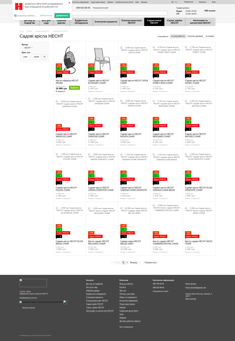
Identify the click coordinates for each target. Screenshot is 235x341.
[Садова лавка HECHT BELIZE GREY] (134, 221)
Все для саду (46, 21)
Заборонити (46, 15)
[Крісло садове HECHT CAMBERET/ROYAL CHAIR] (167, 221)
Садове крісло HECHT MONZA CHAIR (130, 135)
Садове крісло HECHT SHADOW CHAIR (98, 135)
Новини (110, 2)
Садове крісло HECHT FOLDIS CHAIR (66, 188)
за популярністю (178, 36)
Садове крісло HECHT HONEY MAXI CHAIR (163, 81)
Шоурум (144, 2)
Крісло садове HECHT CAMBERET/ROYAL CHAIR (165, 242)
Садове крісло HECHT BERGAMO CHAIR (163, 135)
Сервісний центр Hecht (124, 2)
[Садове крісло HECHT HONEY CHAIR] (199, 60)
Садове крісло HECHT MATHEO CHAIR (195, 135)
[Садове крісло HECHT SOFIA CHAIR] (134, 60)
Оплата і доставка (127, 294)
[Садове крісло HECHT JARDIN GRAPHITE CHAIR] (102, 167)
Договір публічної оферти (130, 321)
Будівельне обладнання (81, 21)
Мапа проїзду (190, 299)
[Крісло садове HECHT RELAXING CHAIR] (102, 221)
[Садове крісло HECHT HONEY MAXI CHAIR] (167, 60)
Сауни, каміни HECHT (174, 21)
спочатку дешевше (195, 36)
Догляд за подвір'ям (29, 21)
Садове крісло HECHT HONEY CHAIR (195, 81)
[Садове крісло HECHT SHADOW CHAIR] (102, 114)
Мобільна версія (28, 308)
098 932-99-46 (83, 8)
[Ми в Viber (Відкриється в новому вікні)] (154, 2)
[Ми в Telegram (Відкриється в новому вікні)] (158, 2)
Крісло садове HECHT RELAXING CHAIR (98, 242)
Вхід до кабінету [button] (126, 284)
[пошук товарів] (165, 13)
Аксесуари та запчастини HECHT (200, 21)
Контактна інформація (80, 2)
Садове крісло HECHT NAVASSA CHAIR (66, 135)
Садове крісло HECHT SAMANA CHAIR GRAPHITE (133, 188)
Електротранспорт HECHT (132, 21)
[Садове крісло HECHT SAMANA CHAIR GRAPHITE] (134, 167)
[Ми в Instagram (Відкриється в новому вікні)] (164, 2)
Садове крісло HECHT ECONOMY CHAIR (98, 81)
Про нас (123, 291)
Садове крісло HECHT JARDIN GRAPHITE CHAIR (101, 188)
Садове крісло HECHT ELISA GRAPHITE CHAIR (198, 188)
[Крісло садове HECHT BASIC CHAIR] (199, 221)
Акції (137, 2)
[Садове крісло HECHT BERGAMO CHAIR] (167, 114)
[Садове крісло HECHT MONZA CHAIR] (134, 114)
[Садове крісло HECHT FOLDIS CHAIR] (70, 167)
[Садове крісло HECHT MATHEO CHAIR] (199, 114)
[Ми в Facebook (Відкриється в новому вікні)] (161, 2)
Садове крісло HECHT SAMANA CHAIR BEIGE (164, 188)
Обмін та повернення (128, 297)
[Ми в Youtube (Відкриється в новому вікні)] (167, 2)
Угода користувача (98, 2)
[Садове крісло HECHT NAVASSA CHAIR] (70, 114)
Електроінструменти (106, 22)
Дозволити (62, 15)
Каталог (123, 287)
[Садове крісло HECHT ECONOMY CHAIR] (102, 60)
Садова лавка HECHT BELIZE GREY (130, 242)
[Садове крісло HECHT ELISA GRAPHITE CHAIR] (199, 167)
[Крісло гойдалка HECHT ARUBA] (70, 60)
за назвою (210, 36)
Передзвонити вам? (101, 8)
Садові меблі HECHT (154, 21)
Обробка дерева (61, 21)
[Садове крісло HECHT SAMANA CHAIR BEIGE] (167, 167)
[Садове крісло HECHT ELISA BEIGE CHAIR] (70, 221)
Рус (176, 2)
